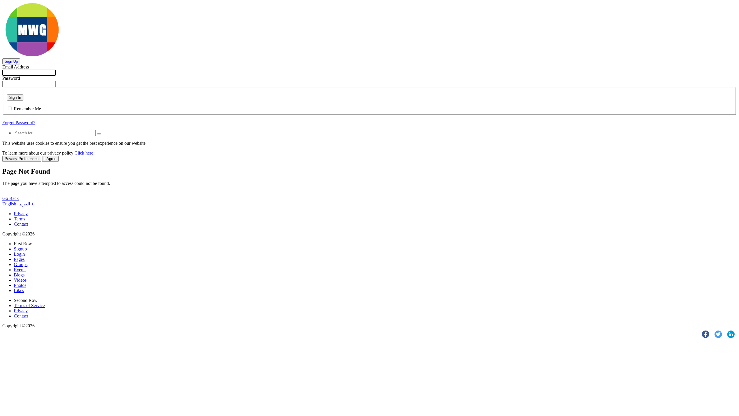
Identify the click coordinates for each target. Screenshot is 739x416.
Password (11, 78)
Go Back (10, 198)
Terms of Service (29, 305)
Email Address (15, 66)
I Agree (50, 159)
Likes (19, 290)
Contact (21, 224)
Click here (83, 153)
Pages (19, 259)
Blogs (19, 274)
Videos (20, 280)
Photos (20, 285)
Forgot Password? (18, 122)
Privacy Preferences (22, 159)
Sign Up (11, 61)
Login (19, 254)
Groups (20, 264)
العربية (23, 203)
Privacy (21, 213)
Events (20, 269)
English (9, 203)
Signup (20, 248)
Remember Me (27, 108)
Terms (19, 218)
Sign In (15, 97)
